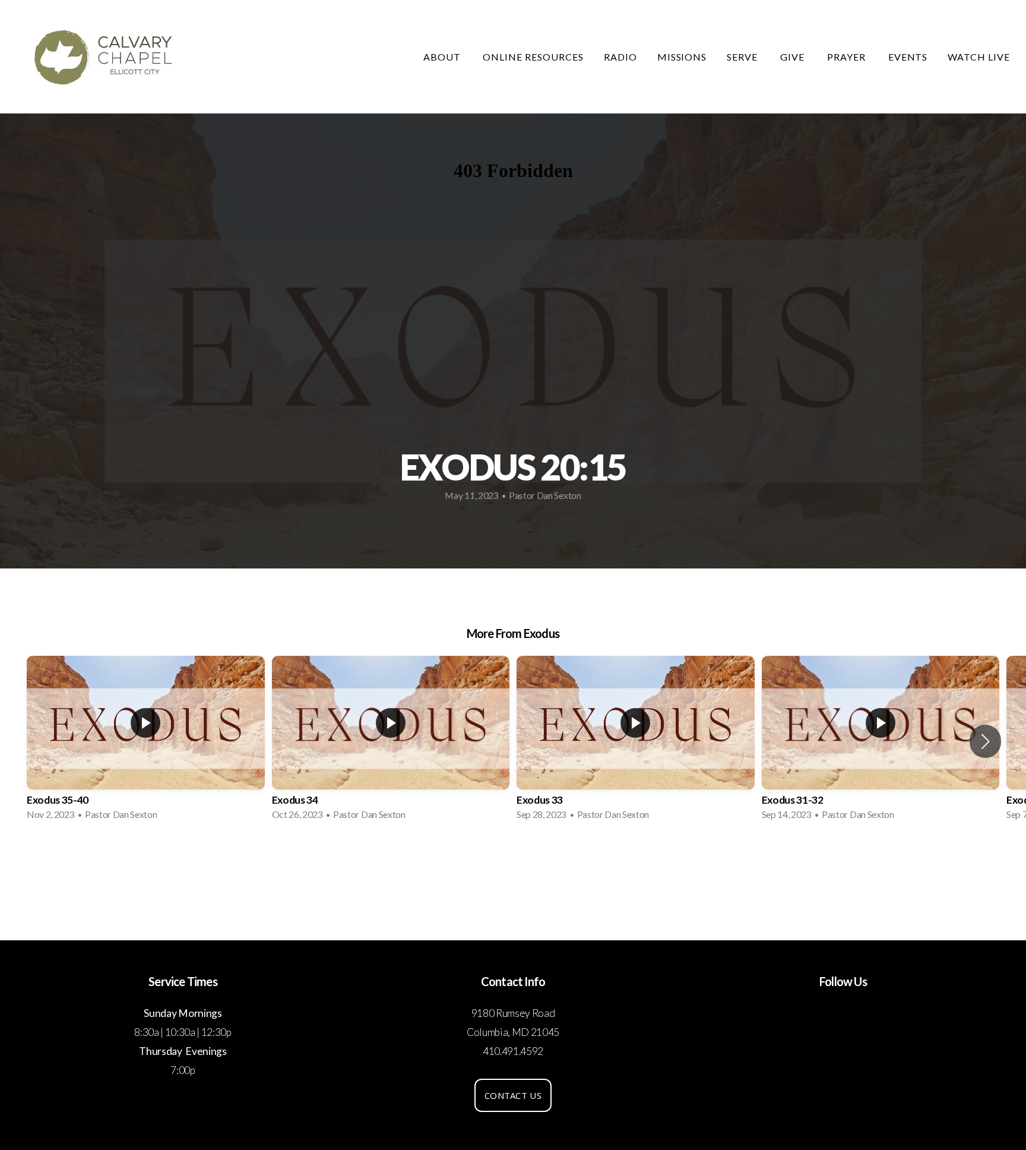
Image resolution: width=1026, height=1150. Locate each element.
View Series (512, 862)
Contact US (513, 1095)
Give (793, 56)
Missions (682, 56)
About (443, 56)
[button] (985, 741)
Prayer (847, 56)
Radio (620, 56)
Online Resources (533, 56)
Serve (743, 56)
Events (908, 56)
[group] (146, 741)
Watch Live (979, 56)
